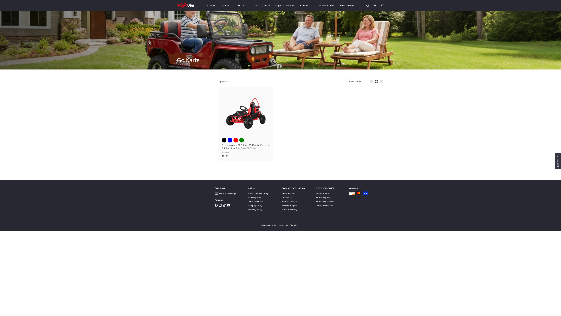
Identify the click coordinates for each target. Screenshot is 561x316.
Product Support (323, 197)
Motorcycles (261, 5)
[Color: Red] (235, 140)
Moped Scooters (283, 5)
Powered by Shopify (288, 225)
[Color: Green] (241, 140)
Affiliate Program (289, 206)
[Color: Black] (224, 140)
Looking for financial (325, 206)
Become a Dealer (289, 201)
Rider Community (289, 209)
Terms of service (255, 201)
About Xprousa (288, 193)
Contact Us (287, 197)
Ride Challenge (347, 5)
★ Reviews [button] (558, 161)
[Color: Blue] (230, 140)
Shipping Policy (255, 206)
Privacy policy (254, 197)
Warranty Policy (255, 209)
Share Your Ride (326, 5)
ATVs (210, 5)
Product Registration (325, 201)
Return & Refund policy (258, 193)
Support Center (322, 193)
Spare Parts (305, 5)
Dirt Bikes (225, 5)
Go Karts (242, 5)
